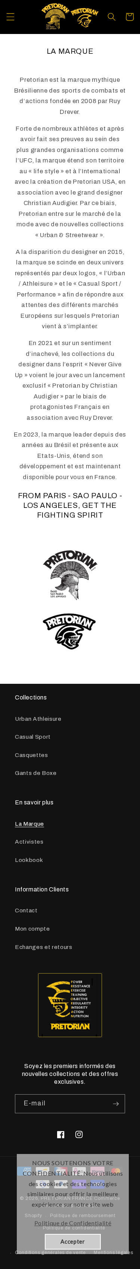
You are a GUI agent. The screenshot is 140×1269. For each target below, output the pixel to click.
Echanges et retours (43, 947)
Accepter (72, 1241)
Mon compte (32, 928)
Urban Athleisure (38, 719)
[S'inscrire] (116, 1104)
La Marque (29, 823)
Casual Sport (33, 736)
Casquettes (31, 755)
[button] (10, 17)
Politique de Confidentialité (72, 1222)
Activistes (29, 841)
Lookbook (29, 860)
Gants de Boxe (36, 773)
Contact (26, 910)
